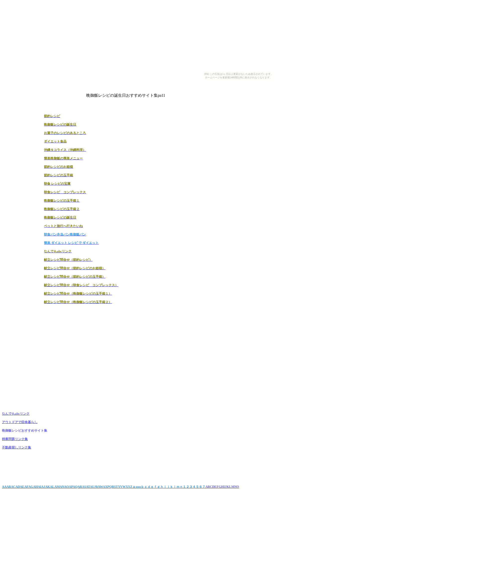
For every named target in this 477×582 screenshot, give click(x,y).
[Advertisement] (196, 82)
